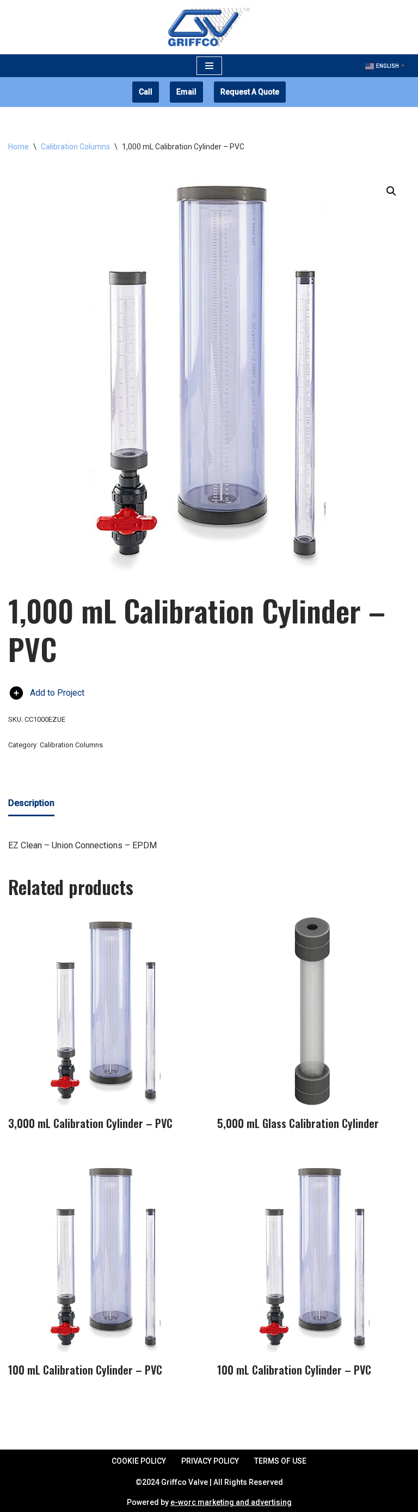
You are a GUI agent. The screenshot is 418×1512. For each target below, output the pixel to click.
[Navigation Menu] (209, 65)
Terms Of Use (280, 1461)
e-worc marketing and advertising (231, 1502)
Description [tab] (31, 803)
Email (186, 91)
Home (18, 146)
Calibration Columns (75, 146)
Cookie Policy (139, 1461)
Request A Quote (249, 91)
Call (145, 91)
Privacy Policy (210, 1461)
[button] (391, 191)
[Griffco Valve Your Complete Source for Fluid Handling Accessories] (209, 27)
